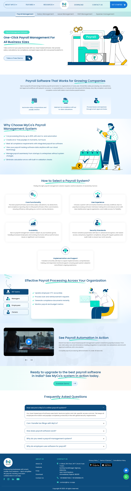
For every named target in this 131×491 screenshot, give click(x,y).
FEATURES (29, 5)
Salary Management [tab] (45, 14)
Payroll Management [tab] (25, 14)
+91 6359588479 (77, 478)
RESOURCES (48, 5)
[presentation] (26, 360)
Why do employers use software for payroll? (46, 446)
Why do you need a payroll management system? (49, 438)
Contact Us (40, 478)
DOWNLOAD (78, 5)
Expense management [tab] (105, 14)
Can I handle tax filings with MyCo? (42, 423)
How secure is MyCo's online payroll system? (46, 407)
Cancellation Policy (119, 460)
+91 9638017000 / (66, 478)
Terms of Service (105, 460)
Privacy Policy (93, 460)
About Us (39, 464)
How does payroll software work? (41, 431)
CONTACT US (97, 5)
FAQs (37, 471)
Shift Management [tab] (85, 14)
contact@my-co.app (67, 482)
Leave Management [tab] (66, 14)
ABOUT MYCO (10, 5)
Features (39, 467)
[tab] (16, 292)
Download (39, 474)
